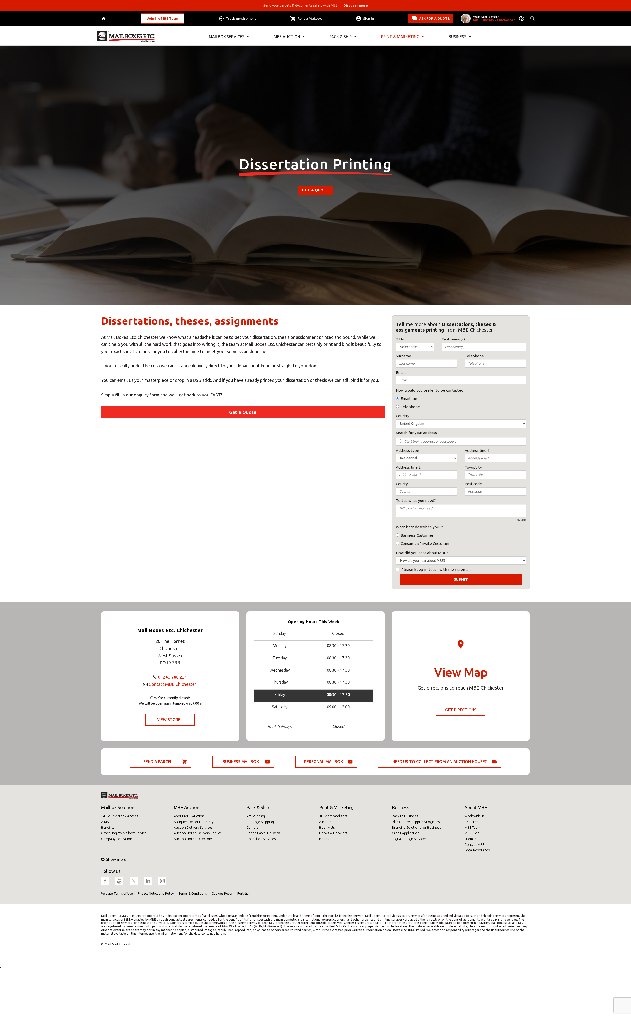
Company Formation (116, 839)
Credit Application (405, 833)
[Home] (104, 19)
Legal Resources (477, 850)
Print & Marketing (336, 807)
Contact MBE (474, 845)
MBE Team (472, 827)
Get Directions (460, 710)
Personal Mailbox (323, 761)
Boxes (324, 839)
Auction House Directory (193, 839)
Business (400, 807)
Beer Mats (327, 827)
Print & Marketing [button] (400, 36)
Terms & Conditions (192, 893)
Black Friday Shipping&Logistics (416, 822)
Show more (116, 859)
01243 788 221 (172, 677)
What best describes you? (418, 527)
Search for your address (416, 433)
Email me (409, 398)
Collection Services (261, 839)
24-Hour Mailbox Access (119, 816)
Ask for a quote (434, 18)
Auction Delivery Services (193, 827)
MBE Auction (186, 807)
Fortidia (243, 893)
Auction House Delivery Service (198, 833)
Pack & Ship (257, 807)
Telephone (410, 407)
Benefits (107, 827)
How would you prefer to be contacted (429, 390)
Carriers (252, 827)
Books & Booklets (333, 833)
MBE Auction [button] (287, 36)
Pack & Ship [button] (340, 36)
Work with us (474, 816)
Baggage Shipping (260, 822)
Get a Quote (315, 190)
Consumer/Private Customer (425, 543)
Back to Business (405, 816)
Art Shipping (255, 816)
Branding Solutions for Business (416, 827)
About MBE (475, 807)
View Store (168, 719)
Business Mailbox (241, 761)
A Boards (326, 822)
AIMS (105, 822)
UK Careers (472, 822)
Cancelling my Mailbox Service (124, 833)
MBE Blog (471, 833)
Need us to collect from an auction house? (439, 761)
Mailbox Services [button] (226, 36)
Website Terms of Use (117, 893)
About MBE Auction (189, 816)
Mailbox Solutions (118, 807)
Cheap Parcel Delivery (263, 833)
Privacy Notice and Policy (156, 893)
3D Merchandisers (333, 816)
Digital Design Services (409, 839)
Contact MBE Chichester (172, 684)
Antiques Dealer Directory (194, 822)
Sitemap (470, 839)
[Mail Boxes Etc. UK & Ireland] (126, 36)
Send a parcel (157, 761)
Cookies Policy (222, 893)
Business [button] (457, 36)
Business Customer (417, 535)
